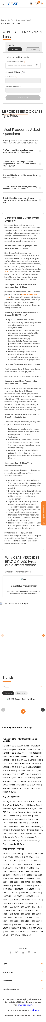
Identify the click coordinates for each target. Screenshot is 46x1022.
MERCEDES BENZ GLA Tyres (14, 767)
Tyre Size (33, 49)
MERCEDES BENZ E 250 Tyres (27, 763)
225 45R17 (29, 889)
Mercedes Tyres (24, 20)
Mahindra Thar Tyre (27, 808)
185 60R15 (25, 871)
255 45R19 (29, 924)
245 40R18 (25, 900)
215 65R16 (9, 889)
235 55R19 (7, 896)
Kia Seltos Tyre (19, 801)
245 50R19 (7, 924)
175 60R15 (39, 864)
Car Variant (11, 77)
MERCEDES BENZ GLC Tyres (29, 770)
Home (3, 20)
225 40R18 (17, 910)
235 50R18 (28, 910)
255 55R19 (36, 914)
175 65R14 (9, 868)
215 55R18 (6, 910)
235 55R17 (36, 921)
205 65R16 (7, 885)
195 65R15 (30, 878)
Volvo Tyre (26, 815)
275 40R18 (37, 928)
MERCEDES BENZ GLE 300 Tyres (16, 746)
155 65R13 (29, 857)
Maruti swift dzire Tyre (19, 826)
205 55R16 (14, 882)
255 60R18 (15, 928)
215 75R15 (19, 889)
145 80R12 (38, 853)
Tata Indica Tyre (16, 833)
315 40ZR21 (26, 935)
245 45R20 (7, 917)
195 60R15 (9, 878)
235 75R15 (14, 900)
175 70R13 (30, 868)
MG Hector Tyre (33, 805)
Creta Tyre (7, 805)
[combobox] (23, 687)
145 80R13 (9, 857)
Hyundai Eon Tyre (34, 833)
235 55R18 (36, 892)
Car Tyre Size (21, 819)
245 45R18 (7, 903)
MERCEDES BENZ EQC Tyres (14, 781)
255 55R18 (29, 903)
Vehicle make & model (15, 62)
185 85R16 (28, 875)
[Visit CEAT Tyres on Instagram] (28, 952)
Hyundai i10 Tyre (18, 830)
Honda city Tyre (12, 837)
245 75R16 (18, 903)
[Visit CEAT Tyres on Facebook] (11, 952)
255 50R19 (25, 914)
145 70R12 (17, 853)
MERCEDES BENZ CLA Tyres (29, 785)
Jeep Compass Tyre (22, 812)
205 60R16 (25, 882)
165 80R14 (28, 864)
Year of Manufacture (13, 86)
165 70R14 (17, 864)
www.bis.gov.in (25, 1005)
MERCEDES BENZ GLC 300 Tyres (16, 774)
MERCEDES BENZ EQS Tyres (30, 749)
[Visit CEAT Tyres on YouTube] (34, 952)
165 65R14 (7, 864)
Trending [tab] (8, 693)
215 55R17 (17, 885)
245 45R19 (14, 914)
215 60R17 (39, 885)
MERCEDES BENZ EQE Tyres (29, 777)
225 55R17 (14, 892)
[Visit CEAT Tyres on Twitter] (16, 952)
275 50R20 (33, 931)
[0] (36, 4)
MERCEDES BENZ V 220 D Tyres (16, 788)
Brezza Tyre (14, 815)
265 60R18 (14, 907)
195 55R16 (38, 875)
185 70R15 (18, 917)
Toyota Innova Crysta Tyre (14, 840)
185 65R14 (35, 871)
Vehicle (15, 49)
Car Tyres (11, 20)
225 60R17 (25, 892)
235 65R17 (29, 896)
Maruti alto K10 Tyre (17, 823)
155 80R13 (24, 861)
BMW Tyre (19, 805)
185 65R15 (6, 875)
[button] (42, 709)
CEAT (6, 271)
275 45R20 (9, 931)
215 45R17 (36, 907)
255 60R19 (26, 928)
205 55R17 (29, 917)
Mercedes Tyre (9, 808)
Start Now (23, 97)
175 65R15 (19, 868)
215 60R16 (28, 885)
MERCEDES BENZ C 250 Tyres (15, 760)
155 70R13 (14, 861)
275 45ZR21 (21, 931)
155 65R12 (19, 857)
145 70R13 (28, 853)
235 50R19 (25, 921)
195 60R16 (19, 878)
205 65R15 (36, 882)
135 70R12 (6, 853)
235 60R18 (17, 896)
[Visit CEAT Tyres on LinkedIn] (22, 952)
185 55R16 (14, 871)
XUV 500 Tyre (35, 801)
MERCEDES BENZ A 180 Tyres (14, 753)
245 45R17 (36, 900)
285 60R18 (15, 935)
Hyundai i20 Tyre (16, 844)
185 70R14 (17, 875)
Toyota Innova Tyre (30, 837)
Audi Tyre (7, 801)
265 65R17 (25, 907)
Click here (34, 1010)
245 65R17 (18, 924)
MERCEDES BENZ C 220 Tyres (27, 756)
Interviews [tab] (21, 693)
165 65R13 (35, 861)
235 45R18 (14, 921)
